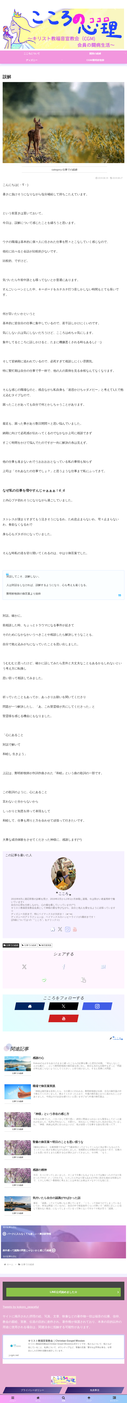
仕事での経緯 (12, 945)
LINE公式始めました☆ (63, 1292)
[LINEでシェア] (43, 980)
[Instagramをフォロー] (67, 928)
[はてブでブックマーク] (103, 966)
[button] (83, 980)
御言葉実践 (46, 945)
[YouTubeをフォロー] (74, 928)
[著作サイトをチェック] (52, 928)
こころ (63, 893)
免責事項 (94, 1390)
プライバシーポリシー (32, 1390)
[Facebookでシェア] (63, 966)
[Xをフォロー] (60, 928)
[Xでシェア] (24, 966)
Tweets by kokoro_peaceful (21, 1307)
